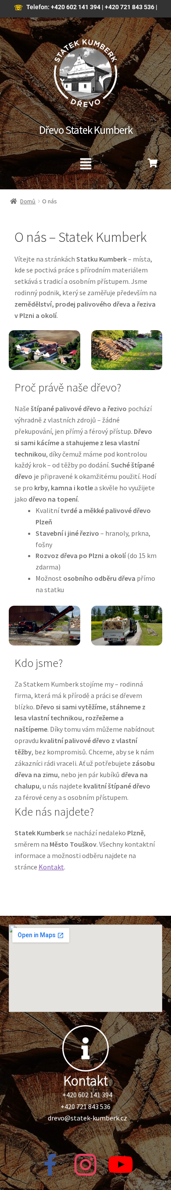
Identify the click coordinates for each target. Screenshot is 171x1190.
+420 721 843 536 (129, 6)
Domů (28, 201)
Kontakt (51, 866)
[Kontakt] (85, 1048)
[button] (85, 164)
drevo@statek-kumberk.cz (87, 1117)
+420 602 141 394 (75, 6)
